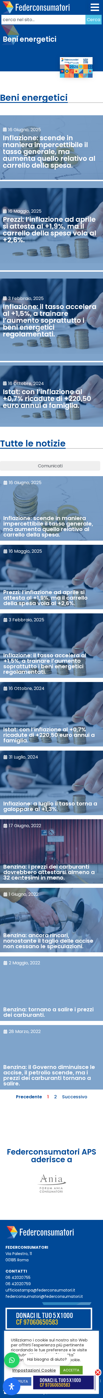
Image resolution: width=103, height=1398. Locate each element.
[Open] (11, 1386)
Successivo (74, 1097)
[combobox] (43, 19)
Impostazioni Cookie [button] (34, 1370)
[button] (95, 7)
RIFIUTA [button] (22, 1381)
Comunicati (50, 466)
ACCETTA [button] (71, 1370)
